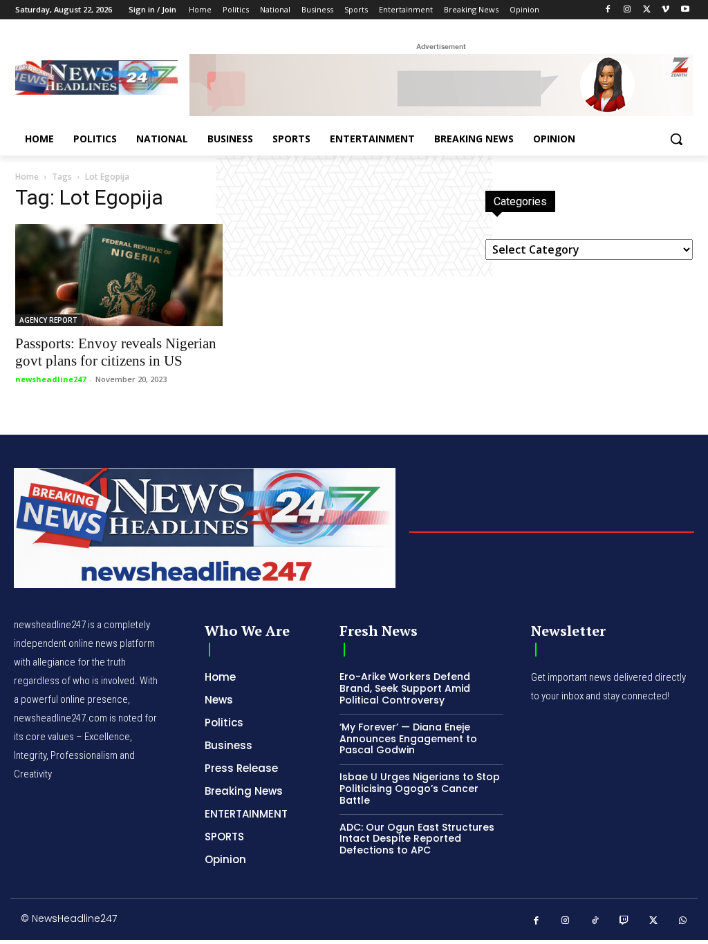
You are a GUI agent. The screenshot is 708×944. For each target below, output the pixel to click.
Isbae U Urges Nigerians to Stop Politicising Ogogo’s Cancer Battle (419, 788)
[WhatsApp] (683, 920)
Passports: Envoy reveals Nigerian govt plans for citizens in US (115, 352)
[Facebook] (608, 10)
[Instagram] (627, 10)
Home (27, 176)
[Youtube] (685, 10)
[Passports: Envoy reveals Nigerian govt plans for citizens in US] (119, 275)
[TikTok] (595, 920)
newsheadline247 (50, 379)
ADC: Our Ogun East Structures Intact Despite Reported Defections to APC (416, 839)
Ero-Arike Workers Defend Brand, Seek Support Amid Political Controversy (404, 688)
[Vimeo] (665, 10)
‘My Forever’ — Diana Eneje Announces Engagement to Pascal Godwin (408, 738)
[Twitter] (647, 10)
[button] (676, 138)
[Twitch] (624, 920)
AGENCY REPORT (48, 320)
